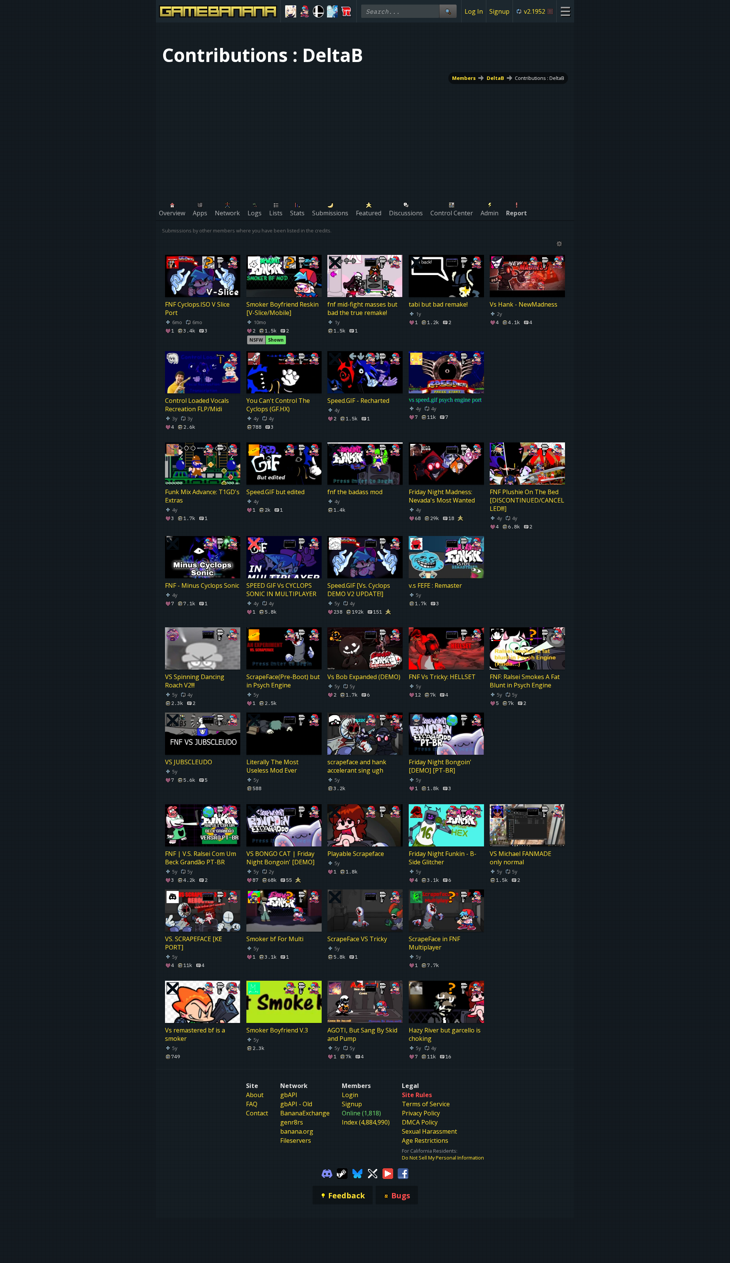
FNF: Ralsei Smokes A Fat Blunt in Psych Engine (525, 681)
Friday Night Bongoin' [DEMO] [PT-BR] (440, 766)
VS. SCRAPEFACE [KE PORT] (193, 943)
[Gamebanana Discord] (327, 1173)
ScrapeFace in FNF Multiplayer (434, 943)
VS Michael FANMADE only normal (520, 857)
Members (464, 78)
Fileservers (295, 1140)
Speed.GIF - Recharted (358, 400)
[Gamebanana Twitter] (373, 1173)
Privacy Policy (421, 1113)
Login (350, 1095)
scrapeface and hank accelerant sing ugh (356, 766)
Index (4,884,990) (366, 1122)
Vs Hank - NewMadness (523, 304)
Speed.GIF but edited (275, 492)
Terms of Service (426, 1104)
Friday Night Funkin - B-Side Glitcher (442, 857)
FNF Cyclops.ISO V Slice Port (197, 308)
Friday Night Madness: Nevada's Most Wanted (442, 496)
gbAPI (288, 1095)
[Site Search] (448, 11)
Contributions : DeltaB (539, 78)
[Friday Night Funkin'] (305, 11)
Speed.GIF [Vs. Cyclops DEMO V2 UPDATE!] (358, 589)
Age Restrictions (425, 1140)
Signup (499, 11)
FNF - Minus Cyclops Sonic (202, 585)
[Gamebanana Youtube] (388, 1173)
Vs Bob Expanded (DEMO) (363, 677)
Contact (257, 1113)
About (254, 1095)
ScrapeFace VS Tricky (357, 939)
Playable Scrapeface (355, 853)
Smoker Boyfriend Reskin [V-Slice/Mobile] (282, 308)
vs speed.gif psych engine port (445, 399)
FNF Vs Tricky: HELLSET (442, 677)
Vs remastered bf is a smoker (195, 1034)
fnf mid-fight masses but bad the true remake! (362, 308)
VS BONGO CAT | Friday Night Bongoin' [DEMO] (280, 857)
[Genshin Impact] (291, 11)
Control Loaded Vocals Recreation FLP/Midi (197, 404)
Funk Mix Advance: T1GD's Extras (202, 496)
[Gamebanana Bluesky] (357, 1173)
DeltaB (495, 78)
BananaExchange (305, 1113)
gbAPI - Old (296, 1104)
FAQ (251, 1104)
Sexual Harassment (429, 1131)
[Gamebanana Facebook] (403, 1173)
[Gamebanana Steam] (342, 1173)
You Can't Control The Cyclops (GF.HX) (278, 404)
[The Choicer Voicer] (332, 11)
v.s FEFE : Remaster (435, 585)
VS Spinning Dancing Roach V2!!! (194, 681)
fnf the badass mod (354, 492)
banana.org (296, 1131)
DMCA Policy (420, 1122)
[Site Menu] (565, 11)
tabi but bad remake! (438, 304)
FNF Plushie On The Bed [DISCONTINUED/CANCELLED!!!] (527, 500)
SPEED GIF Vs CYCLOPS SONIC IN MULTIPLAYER (281, 589)
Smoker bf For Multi (274, 939)
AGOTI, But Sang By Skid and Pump (362, 1034)
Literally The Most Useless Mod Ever (272, 766)
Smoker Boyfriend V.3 (277, 1030)
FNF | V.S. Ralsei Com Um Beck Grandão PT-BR (200, 857)
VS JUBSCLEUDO (188, 762)
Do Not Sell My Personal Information (443, 1157)
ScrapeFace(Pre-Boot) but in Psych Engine (283, 681)
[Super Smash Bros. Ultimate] (318, 11)
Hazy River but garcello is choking (445, 1034)
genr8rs (291, 1122)
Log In (474, 11)
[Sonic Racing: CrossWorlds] (346, 11)
